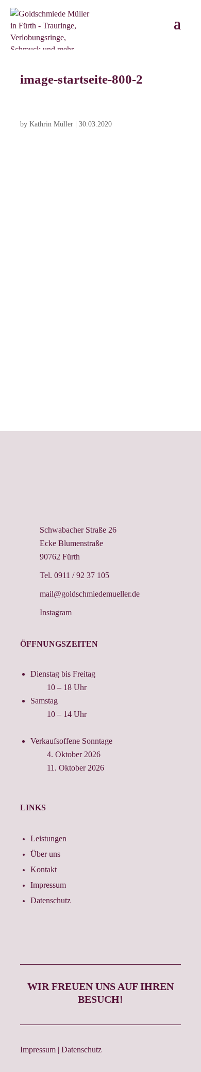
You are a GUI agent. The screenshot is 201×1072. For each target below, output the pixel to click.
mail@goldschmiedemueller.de (90, 593)
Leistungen (48, 839)
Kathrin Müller (51, 124)
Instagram (56, 612)
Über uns (45, 854)
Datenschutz (50, 901)
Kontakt (43, 870)
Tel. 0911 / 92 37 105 (74, 575)
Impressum (48, 885)
